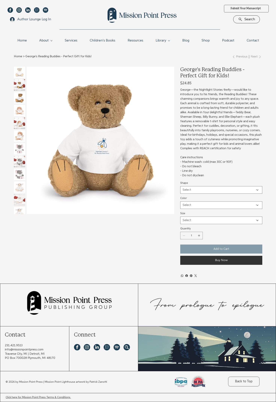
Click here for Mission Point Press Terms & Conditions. (38, 397)
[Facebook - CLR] (10, 10)
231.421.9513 (14, 345)
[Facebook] (187, 276)
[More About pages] (51, 41)
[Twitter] (196, 276)
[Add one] (199, 235)
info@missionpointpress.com (24, 349)
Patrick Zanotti (98, 382)
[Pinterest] (191, 276)
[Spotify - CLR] (45, 10)
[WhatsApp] (182, 276)
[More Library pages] (169, 41)
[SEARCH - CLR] (127, 347)
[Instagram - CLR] (19, 10)
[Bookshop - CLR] (36, 10)
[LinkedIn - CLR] (28, 10)
